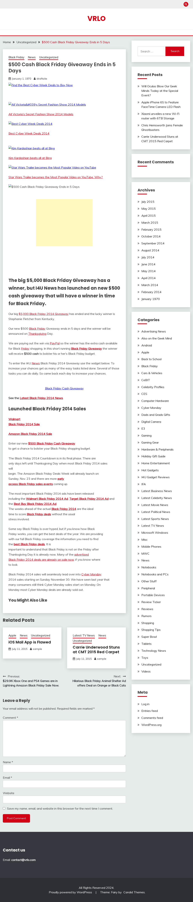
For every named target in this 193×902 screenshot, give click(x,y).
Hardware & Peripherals (157, 449)
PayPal (55, 343)
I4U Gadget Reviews (155, 477)
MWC (145, 553)
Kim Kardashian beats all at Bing (30, 158)
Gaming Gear (150, 442)
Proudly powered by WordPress (71, 892)
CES (144, 394)
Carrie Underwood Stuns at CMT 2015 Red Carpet (96, 650)
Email (7, 777)
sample (37, 649)
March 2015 (149, 222)
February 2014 (151, 292)
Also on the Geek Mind (156, 338)
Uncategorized (48, 57)
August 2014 (150, 250)
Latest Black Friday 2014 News (41, 398)
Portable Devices (153, 595)
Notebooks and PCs (154, 574)
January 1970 (150, 299)
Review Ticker (151, 602)
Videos (146, 671)
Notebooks (148, 567)
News (32, 57)
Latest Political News (155, 512)
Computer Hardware (155, 401)
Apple (12, 635)
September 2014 (153, 243)
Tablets (146, 644)
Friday (25, 348)
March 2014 (149, 285)
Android (146, 345)
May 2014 (148, 271)
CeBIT (145, 380)
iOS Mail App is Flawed (29, 642)
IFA (143, 484)
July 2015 (147, 201)
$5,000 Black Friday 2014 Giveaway (44, 314)
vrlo (96, 18)
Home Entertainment (155, 463)
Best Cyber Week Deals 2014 (28, 133)
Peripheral (148, 588)
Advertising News (153, 331)
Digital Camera (151, 422)
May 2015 (148, 208)
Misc (144, 539)
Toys (144, 657)
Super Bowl (149, 637)
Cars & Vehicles (151, 373)
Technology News (153, 651)
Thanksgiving (37, 333)
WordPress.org (151, 725)
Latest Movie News (154, 505)
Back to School (151, 359)
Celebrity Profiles (152, 387)
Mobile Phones (151, 546)
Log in (145, 704)
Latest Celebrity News (156, 498)
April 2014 (148, 278)
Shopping (147, 623)
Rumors (146, 616)
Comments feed (152, 718)
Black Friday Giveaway (86, 348)
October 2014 (151, 236)
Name (8, 762)
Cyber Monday (91, 574)
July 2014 (147, 257)
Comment (10, 717)
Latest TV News (84, 635)
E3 (143, 428)
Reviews (147, 609)
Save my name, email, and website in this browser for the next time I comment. (60, 808)
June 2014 (148, 264)
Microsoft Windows (154, 532)
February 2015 (151, 229)
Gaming (146, 435)
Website (8, 793)
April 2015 (148, 215)
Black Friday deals (39, 514)
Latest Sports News (155, 519)
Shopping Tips (151, 630)
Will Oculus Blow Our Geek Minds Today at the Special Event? (159, 90)
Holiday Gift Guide (153, 456)
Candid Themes (134, 892)
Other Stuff (149, 581)
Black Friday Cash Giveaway (64, 388)
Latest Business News (156, 491)
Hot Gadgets (150, 470)
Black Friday (16, 57)
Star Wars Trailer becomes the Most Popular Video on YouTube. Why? (55, 177)
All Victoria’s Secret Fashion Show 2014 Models (40, 114)
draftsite (42, 78)
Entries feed (149, 711)
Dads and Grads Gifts (155, 415)
